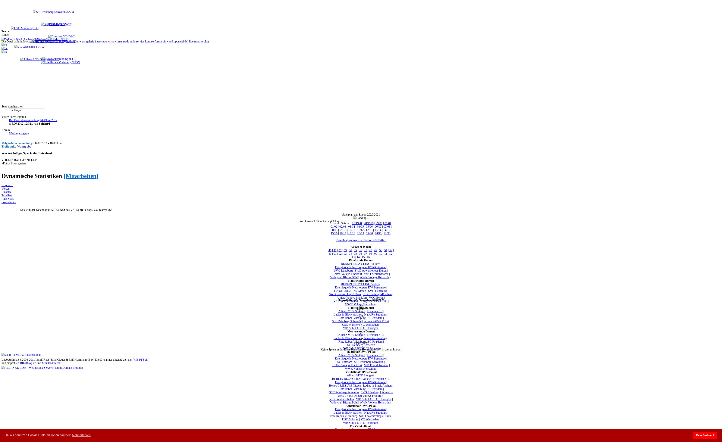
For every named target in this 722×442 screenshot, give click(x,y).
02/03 (342, 226)
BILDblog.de (28, 363)
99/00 (379, 223)
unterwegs (79, 41)
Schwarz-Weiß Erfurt (376, 321)
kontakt (149, 41)
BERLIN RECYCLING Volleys (360, 263)
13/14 (378, 230)
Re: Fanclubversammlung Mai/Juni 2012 (33, 120)
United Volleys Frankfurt (347, 273)
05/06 (369, 226)
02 (340, 253)
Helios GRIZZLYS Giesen (350, 290)
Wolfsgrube (24, 146)
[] (81, 176)
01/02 (334, 226)
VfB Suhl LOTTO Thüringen (373, 399)
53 (329, 253)
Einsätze (6, 192)
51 (385, 250)
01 (335, 253)
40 (329, 250)
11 (385, 253)
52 (390, 250)
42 (340, 250)
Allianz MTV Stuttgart (351, 311)
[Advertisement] (41, 79)
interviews (101, 41)
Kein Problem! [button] (705, 435)
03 (345, 253)
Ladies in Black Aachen (348, 314)
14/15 (386, 230)
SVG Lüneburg (343, 270)
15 (363, 257)
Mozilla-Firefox (51, 363)
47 (365, 250)
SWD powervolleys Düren (371, 270)
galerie (90, 41)
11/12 (360, 230)
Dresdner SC (375, 311)
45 (355, 250)
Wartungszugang (19, 133)
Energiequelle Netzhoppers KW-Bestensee (360, 267)
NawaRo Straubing (375, 314)
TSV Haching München (377, 294)
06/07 (378, 226)
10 (380, 253)
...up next (7, 185)
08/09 (334, 230)
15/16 (334, 233)
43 (345, 250)
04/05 (360, 226)
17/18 (351, 233)
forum (158, 41)
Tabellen (7, 195)
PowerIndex (9, 202)
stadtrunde (129, 41)
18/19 (360, 233)
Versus (5, 188)
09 (375, 253)
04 (350, 253)
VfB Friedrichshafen (376, 273)
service (140, 41)
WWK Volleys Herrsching (375, 277)
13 (353, 257)
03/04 (351, 226)
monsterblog (201, 41)
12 (390, 253)
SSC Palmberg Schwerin (347, 321)
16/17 (343, 233)
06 (360, 253)
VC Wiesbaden (370, 324)
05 (355, 253)
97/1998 (357, 223)
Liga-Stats (8, 198)
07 (365, 253)
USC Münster (350, 324)
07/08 (387, 226)
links (119, 41)
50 (380, 250)
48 (370, 250)
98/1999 (369, 223)
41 (335, 250)
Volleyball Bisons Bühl (344, 277)
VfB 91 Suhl (140, 359)
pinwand (168, 41)
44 (350, 250)
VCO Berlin (376, 297)
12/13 (369, 230)
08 (370, 253)
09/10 (343, 230)
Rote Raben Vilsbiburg (352, 317)
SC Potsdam (375, 317)
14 (358, 257)
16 (368, 257)
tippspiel (179, 41)
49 (375, 250)
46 (360, 250)
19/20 (369, 233)
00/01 (388, 223)
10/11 (351, 230)
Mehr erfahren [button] (81, 435)
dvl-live (188, 41)
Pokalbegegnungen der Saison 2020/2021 (361, 240)
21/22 (387, 233)
